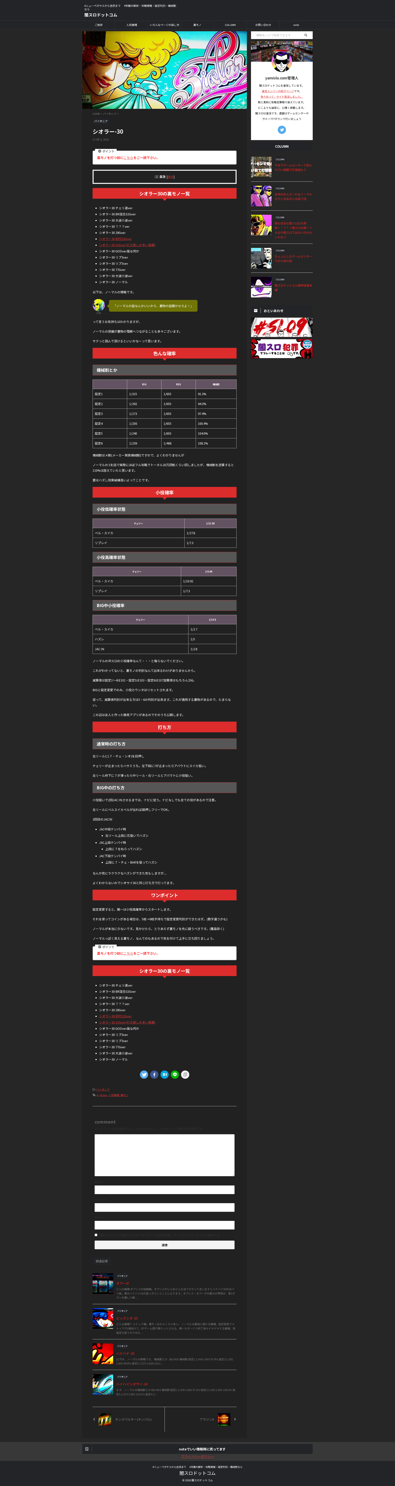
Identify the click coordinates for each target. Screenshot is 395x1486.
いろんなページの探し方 (164, 25)
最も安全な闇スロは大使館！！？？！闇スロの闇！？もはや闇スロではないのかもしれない (293, 230)
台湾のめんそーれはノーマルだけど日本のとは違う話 (293, 196)
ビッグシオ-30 (127, 1318)
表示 (170, 176)
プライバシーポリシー (197, 1456)
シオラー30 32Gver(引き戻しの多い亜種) (127, 245)
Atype (103, 1095)
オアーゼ (122, 1283)
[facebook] (154, 1074)
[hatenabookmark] (164, 1074)
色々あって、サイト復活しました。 (282, 97)
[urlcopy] (185, 1074)
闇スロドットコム (100, 15)
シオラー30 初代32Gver (115, 239)
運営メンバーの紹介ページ (278, 91)
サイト (99, 1217)
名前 (99, 1182)
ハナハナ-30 (125, 1353)
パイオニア (103, 1089)
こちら (128, 157)
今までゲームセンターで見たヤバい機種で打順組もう (293, 167)
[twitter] (144, 1074)
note (296, 25)
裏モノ (197, 25)
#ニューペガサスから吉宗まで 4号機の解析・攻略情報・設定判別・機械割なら (198, 1467)
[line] (175, 1074)
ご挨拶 (99, 25)
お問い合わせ (263, 25)
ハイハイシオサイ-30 (132, 1384)
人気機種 (131, 25)
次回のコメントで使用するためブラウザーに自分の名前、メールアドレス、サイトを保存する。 (160, 1235)
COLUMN (230, 25)
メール (101, 1200)
